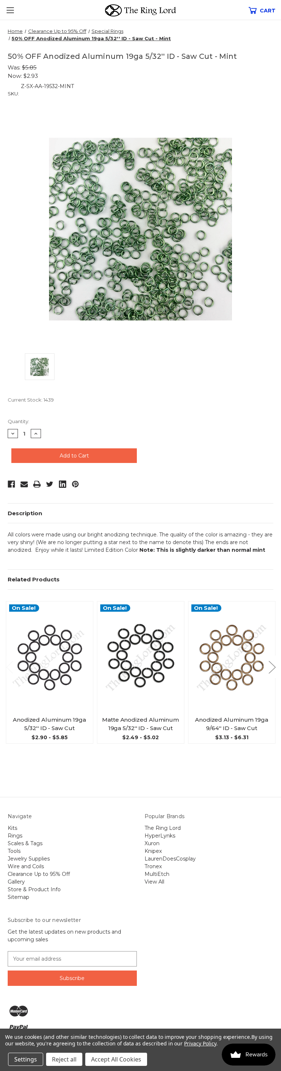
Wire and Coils (26, 866)
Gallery (16, 881)
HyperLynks (160, 835)
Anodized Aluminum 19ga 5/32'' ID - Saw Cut (49, 724)
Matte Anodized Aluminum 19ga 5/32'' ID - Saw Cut (140, 724)
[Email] (24, 484)
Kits (12, 828)
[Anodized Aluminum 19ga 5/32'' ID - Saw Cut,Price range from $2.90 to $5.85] (49, 657)
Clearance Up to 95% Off (39, 874)
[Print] (37, 484)
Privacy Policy (200, 1043)
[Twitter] (49, 484)
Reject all (64, 1059)
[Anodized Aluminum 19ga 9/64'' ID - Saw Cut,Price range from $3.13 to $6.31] (231, 657)
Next (272, 667)
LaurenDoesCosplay (170, 858)
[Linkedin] (62, 484)
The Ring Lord (163, 828)
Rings (15, 835)
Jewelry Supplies (29, 858)
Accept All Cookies (116, 1059)
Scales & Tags (25, 843)
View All (154, 881)
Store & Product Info (34, 889)
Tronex (153, 866)
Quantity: (18, 421)
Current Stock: (31, 400)
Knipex (153, 851)
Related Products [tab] (34, 579)
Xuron (152, 843)
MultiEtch (157, 874)
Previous (9, 667)
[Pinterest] (75, 484)
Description (25, 513)
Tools (14, 851)
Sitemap (18, 897)
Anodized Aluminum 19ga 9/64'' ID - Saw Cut (231, 724)
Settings (25, 1059)
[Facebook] (11, 484)
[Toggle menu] (10, 10)
